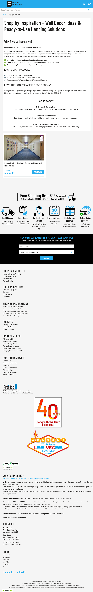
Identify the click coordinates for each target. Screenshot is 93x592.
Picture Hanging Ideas (11, 346)
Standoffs (6, 297)
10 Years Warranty (54, 217)
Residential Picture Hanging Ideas (15, 311)
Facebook (6, 555)
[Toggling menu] (3, 4)
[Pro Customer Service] (39, 210)
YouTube (6, 562)
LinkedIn (6, 564)
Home (5, 15)
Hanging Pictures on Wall (12, 348)
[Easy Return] (23, 210)
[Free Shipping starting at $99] (46, 196)
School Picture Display (11, 316)
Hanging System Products (12, 274)
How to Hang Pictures (10, 344)
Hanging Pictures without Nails (14, 351)
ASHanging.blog (8, 339)
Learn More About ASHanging (14, 517)
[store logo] (14, 4)
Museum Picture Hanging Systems (15, 313)
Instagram (6, 557)
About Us (6, 365)
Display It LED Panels (10, 324)
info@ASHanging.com (11, 542)
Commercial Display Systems (13, 309)
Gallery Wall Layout (10, 341)
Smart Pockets (8, 327)
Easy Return (23, 217)
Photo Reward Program (69, 219)
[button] (83, 4)
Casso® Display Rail (10, 290)
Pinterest (6, 559)
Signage (6, 292)
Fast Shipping (7, 217)
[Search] (89, 10)
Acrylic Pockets (8, 329)
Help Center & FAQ (10, 372)
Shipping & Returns (10, 363)
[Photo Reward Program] (70, 210)
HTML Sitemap (8, 375)
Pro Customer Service (38, 219)
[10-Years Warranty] (54, 210)
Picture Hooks (8, 281)
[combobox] (46, 10)
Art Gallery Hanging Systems (13, 306)
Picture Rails (7, 279)
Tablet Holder (7, 294)
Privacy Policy (66, 241)
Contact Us (7, 361)
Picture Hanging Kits (10, 276)
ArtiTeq (28, 391)
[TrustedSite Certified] (8, 468)
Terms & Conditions (10, 368)
